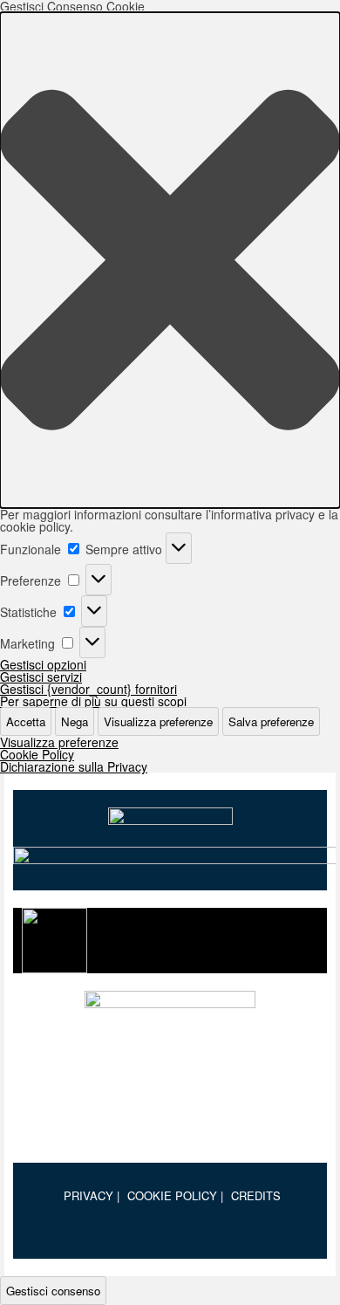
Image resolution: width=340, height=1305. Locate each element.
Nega (74, 721)
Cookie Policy (37, 754)
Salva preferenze (271, 721)
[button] (170, 260)
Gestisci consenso (53, 1290)
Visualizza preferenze (158, 721)
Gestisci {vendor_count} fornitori (88, 688)
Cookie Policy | (175, 1195)
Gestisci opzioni (43, 664)
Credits (256, 1195)
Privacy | (91, 1195)
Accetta (25, 721)
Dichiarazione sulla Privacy (73, 766)
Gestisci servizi (41, 676)
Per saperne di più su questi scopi (93, 701)
